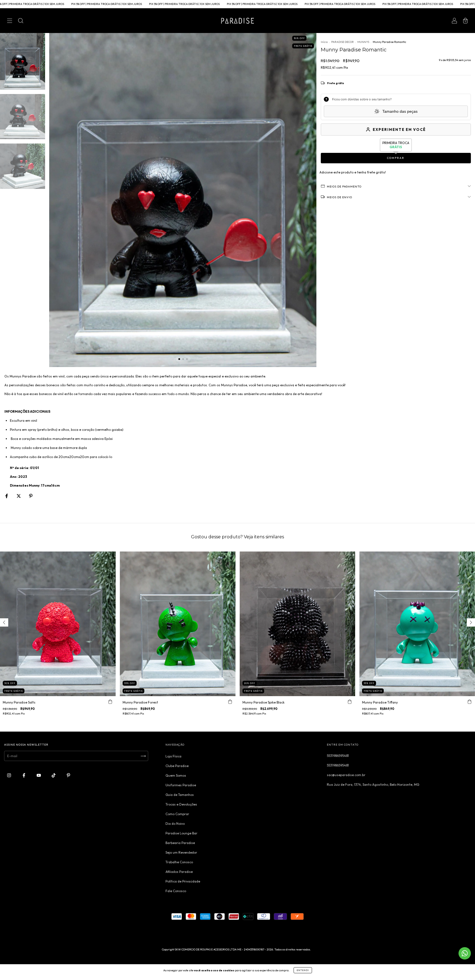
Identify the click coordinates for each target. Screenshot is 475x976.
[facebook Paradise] (24, 775)
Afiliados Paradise (179, 872)
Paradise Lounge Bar (181, 833)
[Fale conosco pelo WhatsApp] (465, 953)
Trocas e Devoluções (181, 804)
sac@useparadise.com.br (346, 775)
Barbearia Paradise (180, 843)
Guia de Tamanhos (179, 795)
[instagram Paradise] (9, 775)
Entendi (303, 970)
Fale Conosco (175, 891)
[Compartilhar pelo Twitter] (19, 496)
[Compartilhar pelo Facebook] (7, 496)
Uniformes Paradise (180, 785)
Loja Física (173, 756)
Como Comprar (177, 814)
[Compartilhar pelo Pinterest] (31, 496)
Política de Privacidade (182, 881)
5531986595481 (338, 756)
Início (324, 42)
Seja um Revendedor (181, 852)
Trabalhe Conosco (179, 862)
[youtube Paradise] (39, 775)
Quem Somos (175, 775)
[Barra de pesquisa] (20, 21)
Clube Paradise (177, 766)
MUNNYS (363, 42)
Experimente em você (399, 129)
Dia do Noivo (175, 823)
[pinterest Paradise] (68, 775)
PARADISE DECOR (342, 42)
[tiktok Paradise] (54, 775)
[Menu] (9, 21)
